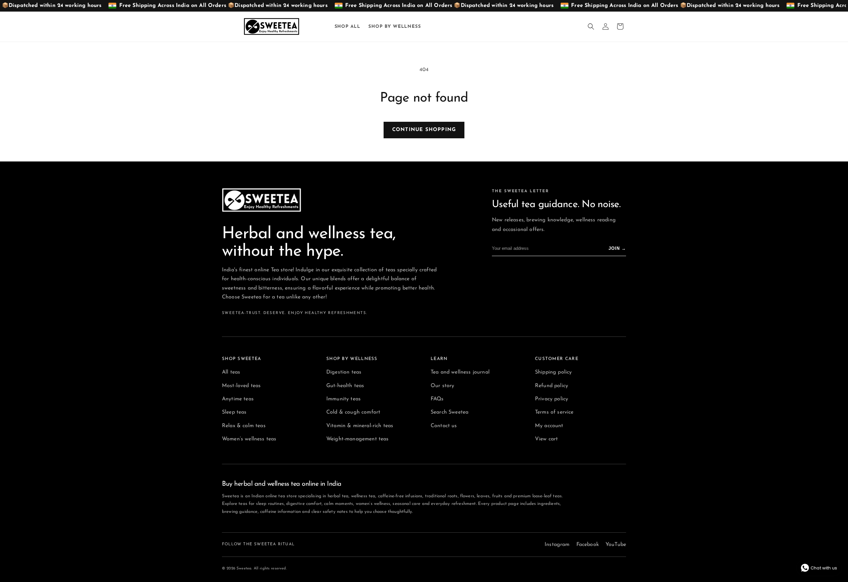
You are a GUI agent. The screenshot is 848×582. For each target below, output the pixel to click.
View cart (546, 439)
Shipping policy (553, 372)
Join (617, 248)
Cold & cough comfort (353, 412)
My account (549, 425)
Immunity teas (343, 399)
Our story (442, 385)
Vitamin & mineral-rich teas (359, 425)
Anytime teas (238, 399)
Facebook (587, 544)
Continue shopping (424, 129)
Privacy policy (551, 399)
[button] (591, 26)
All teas (231, 372)
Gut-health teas (345, 385)
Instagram (557, 544)
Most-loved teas (241, 385)
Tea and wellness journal (460, 372)
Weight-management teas (357, 439)
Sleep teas (234, 412)
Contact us (444, 425)
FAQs (437, 399)
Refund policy (551, 385)
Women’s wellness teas (249, 439)
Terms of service (554, 412)
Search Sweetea (449, 412)
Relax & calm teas (244, 425)
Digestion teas (343, 372)
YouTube (616, 544)
